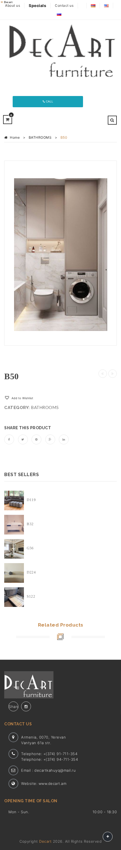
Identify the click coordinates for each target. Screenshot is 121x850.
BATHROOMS (40, 137)
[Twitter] (23, 439)
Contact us (64, 5)
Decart (45, 841)
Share (13, 706)
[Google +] (50, 439)
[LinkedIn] (64, 439)
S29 (112, 373)
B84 (102, 373)
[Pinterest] (36, 439)
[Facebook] (9, 439)
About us (12, 5)
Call (49, 101)
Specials (37, 5)
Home (15, 137)
